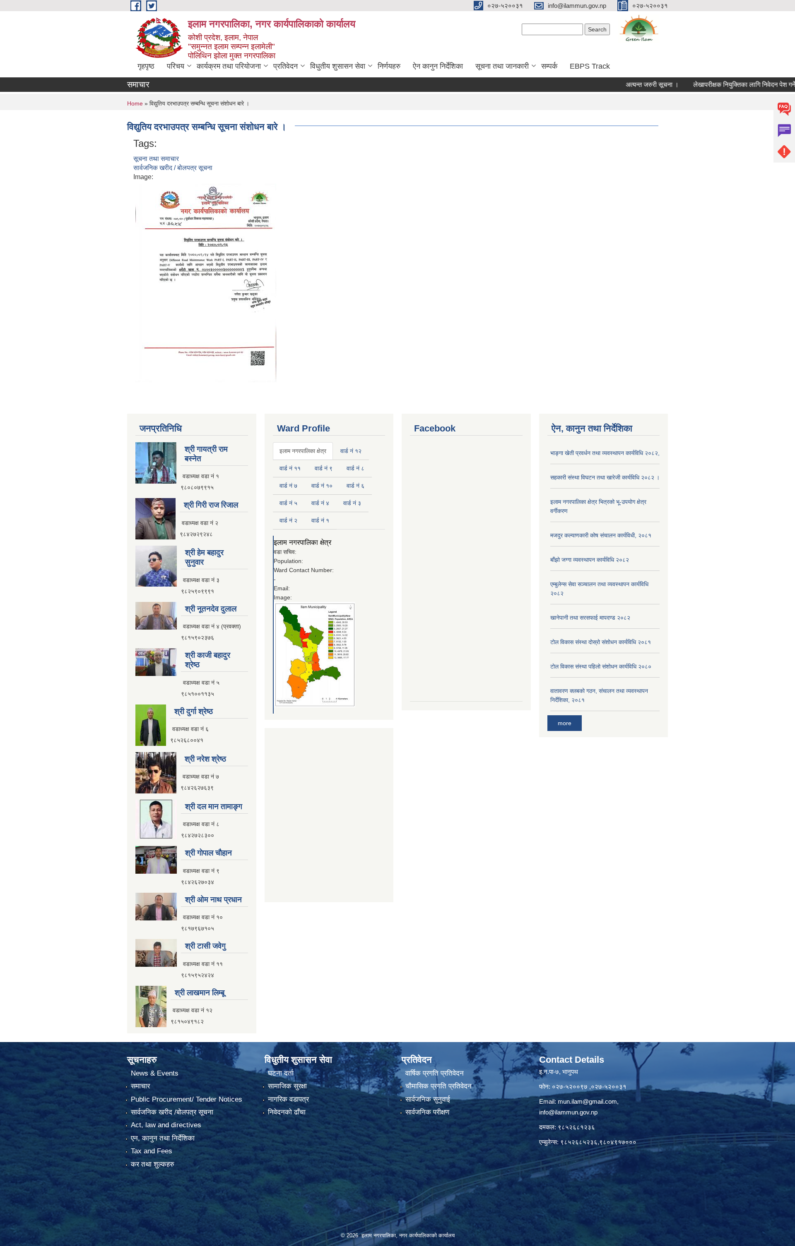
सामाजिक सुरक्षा (287, 1086)
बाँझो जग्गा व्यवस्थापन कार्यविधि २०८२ (589, 559)
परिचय (175, 66)
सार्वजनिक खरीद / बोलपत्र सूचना (172, 167)
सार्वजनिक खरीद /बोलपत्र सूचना (172, 1112)
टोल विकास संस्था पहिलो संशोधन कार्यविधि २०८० (600, 666)
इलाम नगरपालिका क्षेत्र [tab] (302, 451)
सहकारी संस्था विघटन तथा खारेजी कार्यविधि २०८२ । (605, 477)
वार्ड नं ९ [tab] (323, 468)
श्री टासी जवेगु (205, 946)
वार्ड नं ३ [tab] (352, 503)
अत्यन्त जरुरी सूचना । (624, 84)
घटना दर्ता (281, 1073)
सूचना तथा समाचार (156, 158)
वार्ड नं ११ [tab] (290, 468)
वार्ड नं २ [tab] (288, 520)
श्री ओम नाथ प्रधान (213, 899)
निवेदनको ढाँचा (287, 1112)
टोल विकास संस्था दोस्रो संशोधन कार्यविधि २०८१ (600, 642)
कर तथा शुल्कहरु (152, 1164)
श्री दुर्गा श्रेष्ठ (193, 711)
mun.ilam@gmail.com (587, 1101)
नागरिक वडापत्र (288, 1099)
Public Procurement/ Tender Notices (186, 1099)
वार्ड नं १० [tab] (321, 485)
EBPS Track (590, 66)
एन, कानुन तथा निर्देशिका (163, 1138)
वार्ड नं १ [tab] (320, 520)
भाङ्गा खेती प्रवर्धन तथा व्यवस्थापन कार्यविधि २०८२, (605, 453)
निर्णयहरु (389, 66)
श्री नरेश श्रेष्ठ (205, 759)
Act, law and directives (166, 1125)
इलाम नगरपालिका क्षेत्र (302, 542)
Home (135, 103)
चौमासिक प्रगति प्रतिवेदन (438, 1086)
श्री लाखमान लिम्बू (199, 992)
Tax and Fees (151, 1151)
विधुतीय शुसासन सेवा (337, 66)
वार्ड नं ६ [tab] (355, 485)
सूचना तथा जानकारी (502, 66)
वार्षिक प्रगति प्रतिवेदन (434, 1073)
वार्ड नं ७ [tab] (288, 485)
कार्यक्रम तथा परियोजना (229, 66)
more (564, 723)
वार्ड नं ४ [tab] (320, 503)
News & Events (154, 1073)
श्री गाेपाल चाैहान (208, 852)
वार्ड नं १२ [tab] (350, 451)
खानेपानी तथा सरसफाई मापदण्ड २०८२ (590, 617)
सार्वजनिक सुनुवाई (427, 1099)
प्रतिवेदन (285, 66)
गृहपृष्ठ (145, 66)
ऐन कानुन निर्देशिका (438, 66)
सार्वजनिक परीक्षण (427, 1112)
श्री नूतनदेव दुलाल (210, 608)
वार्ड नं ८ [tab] (355, 468)
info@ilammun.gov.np (568, 1112)
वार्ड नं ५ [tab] (288, 503)
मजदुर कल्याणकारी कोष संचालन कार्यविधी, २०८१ (600, 535)
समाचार (140, 1086)
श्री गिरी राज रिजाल (211, 505)
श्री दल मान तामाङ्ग (213, 806)
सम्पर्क (549, 66)
